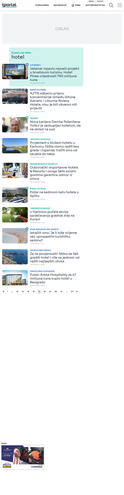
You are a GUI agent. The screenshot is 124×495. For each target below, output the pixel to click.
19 (50, 291)
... (12, 291)
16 (34, 291)
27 (72, 291)
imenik (91, 1)
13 (17, 291)
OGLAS (62, 29)
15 (28, 291)
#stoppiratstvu (95, 5)
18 (45, 291)
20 (56, 291)
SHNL (78, 5)
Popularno (42, 5)
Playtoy (100, 1)
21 (61, 291)
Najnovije (60, 5)
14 (23, 291)
